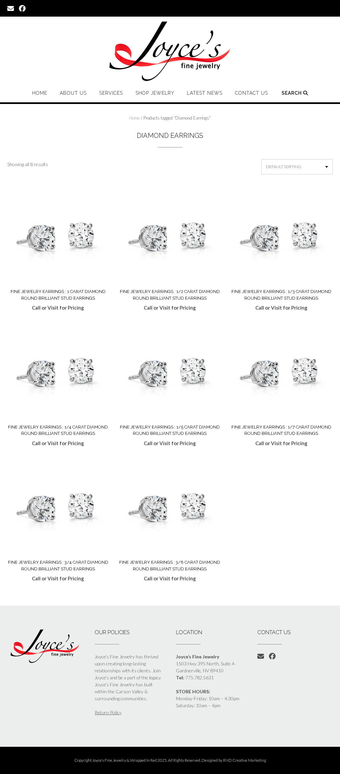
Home (39, 93)
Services (111, 93)
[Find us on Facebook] (22, 8)
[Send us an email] (10, 8)
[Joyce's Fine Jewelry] (170, 51)
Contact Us (251, 93)
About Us (73, 93)
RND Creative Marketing (244, 760)
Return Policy (108, 712)
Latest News (204, 93)
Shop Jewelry (154, 93)
